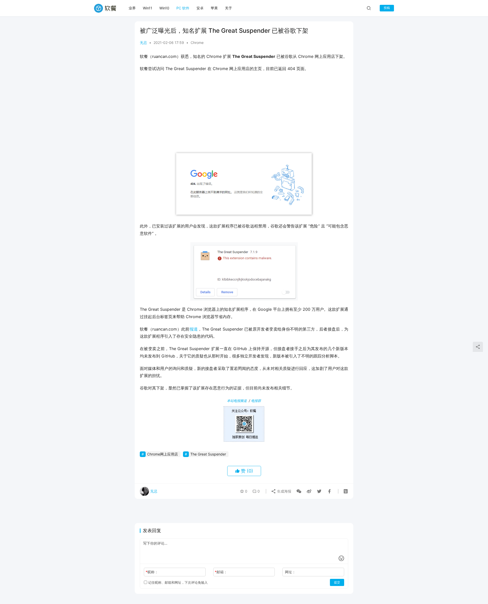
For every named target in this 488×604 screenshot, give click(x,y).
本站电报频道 (237, 401)
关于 (228, 8)
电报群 (256, 401)
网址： (290, 572)
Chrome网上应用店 (162, 454)
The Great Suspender (208, 454)
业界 (132, 8)
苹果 (214, 8)
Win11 (147, 8)
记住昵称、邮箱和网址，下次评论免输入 (177, 582)
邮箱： (221, 572)
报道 (194, 329)
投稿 (387, 8)
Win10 (164, 8)
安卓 (200, 8)
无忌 (143, 42)
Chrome (197, 42)
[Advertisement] (244, 113)
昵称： (152, 572)
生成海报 (283, 491)
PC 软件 (182, 8)
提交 (337, 582)
